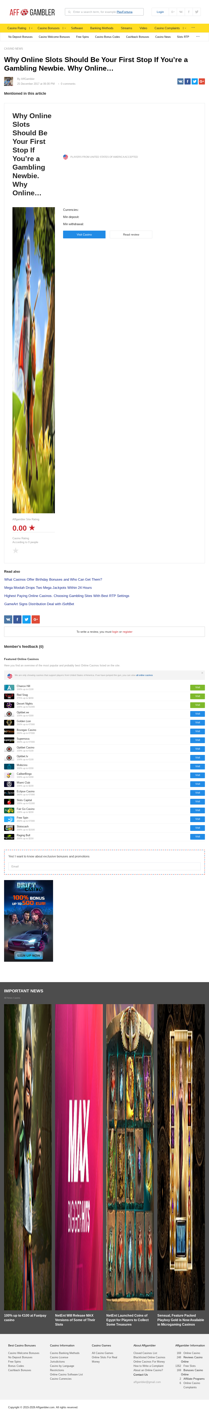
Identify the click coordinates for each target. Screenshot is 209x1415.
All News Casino (12, 998)
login (115, 631)
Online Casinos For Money (149, 1361)
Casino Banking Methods (65, 1353)
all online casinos (144, 675)
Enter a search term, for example (102, 11)
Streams (126, 28)
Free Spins (82, 36)
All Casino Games (102, 1353)
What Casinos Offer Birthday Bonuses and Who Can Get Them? (53, 579)
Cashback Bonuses (137, 36)
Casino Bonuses (49, 28)
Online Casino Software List (66, 1374)
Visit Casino (84, 234)
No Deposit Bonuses (20, 36)
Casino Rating (16, 28)
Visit (197, 687)
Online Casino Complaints (191, 1385)
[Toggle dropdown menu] (31, 28)
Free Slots (189, 1365)
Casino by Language (62, 1365)
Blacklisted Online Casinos (149, 1357)
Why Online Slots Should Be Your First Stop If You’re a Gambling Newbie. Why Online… (31, 154)
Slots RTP (183, 36)
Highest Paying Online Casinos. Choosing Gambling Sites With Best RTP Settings (66, 596)
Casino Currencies (61, 1378)
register (127, 631)
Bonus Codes (16, 1365)
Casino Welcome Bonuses (54, 36)
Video (143, 28)
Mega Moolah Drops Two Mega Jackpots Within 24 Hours (48, 588)
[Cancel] (202, 673)
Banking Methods (101, 28)
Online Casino (191, 1353)
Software (77, 28)
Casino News (163, 36)
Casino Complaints (167, 28)
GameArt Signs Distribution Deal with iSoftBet (39, 604)
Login (160, 11)
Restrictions (57, 1370)
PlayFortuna (124, 11)
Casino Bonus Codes (107, 36)
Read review (131, 234)
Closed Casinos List (145, 1353)
